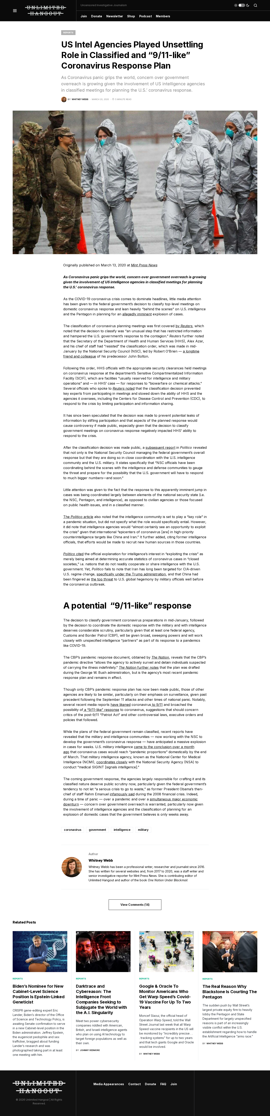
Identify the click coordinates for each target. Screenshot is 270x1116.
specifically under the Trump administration (131, 574)
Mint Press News (144, 265)
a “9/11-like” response (101, 710)
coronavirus (72, 829)
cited (80, 554)
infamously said (122, 794)
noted (129, 388)
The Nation (160, 657)
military (143, 829)
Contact (134, 1084)
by (178, 326)
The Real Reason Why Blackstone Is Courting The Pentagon (229, 991)
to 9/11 (157, 704)
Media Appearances (108, 1084)
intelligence (122, 829)
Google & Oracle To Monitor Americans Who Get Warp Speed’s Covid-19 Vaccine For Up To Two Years (165, 997)
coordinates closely (111, 762)
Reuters (186, 326)
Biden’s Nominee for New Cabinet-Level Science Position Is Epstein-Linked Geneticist (39, 994)
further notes (147, 667)
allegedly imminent (137, 314)
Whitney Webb (101, 860)
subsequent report (160, 447)
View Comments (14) (135, 904)
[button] (15, 10)
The (67, 517)
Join (173, 1084)
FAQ (163, 1084)
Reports (68, 32)
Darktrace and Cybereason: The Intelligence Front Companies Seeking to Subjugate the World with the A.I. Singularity (101, 999)
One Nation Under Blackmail (167, 880)
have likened (121, 704)
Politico (76, 517)
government (97, 829)
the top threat (102, 579)
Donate (150, 1084)
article (87, 517)
